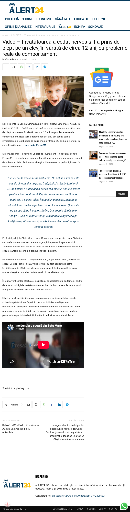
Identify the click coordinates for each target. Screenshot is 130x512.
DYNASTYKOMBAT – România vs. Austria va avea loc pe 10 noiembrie (21, 429)
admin (13, 59)
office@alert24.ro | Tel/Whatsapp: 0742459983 (78, 495)
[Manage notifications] (7, 504)
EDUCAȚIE (81, 19)
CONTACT (113, 508)
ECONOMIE (44, 19)
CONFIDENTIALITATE (62, 508)
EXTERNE (99, 19)
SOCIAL (27, 19)
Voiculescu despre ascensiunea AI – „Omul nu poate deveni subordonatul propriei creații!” (112, 156)
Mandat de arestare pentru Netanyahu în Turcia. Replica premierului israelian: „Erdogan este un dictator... (113, 137)
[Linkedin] (37, 66)
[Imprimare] (13, 66)
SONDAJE (95, 27)
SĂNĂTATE (63, 19)
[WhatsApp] (21, 66)
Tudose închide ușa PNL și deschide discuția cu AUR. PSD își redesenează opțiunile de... (112, 174)
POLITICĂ (12, 19)
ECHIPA (79, 27)
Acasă (5, 35)
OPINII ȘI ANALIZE (18, 27)
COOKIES (91, 508)
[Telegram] (44, 66)
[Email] (5, 66)
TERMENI (79, 508)
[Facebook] (29, 66)
